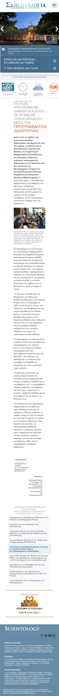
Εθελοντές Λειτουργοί (28, 661)
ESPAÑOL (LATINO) (44, 650)
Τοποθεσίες (25, 665)
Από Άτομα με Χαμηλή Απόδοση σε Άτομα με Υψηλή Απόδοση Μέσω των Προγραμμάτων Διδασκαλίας (29, 549)
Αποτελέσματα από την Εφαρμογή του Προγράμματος (27, 581)
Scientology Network (35, 672)
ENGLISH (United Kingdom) (35, 645)
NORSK (24, 650)
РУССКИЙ (31, 648)
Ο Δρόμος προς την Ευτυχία (23, 93)
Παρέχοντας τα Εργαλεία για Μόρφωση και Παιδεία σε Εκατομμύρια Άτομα (29, 518)
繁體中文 (39, 648)
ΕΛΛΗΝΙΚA (29, 652)
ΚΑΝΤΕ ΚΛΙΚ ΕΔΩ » (29, 612)
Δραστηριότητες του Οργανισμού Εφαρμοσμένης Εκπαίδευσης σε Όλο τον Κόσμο (28, 573)
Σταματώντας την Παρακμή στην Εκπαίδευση (24, 525)
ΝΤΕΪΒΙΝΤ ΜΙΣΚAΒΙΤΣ (19, 674)
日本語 (23, 648)
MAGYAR (16, 650)
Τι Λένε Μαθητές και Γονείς (21, 68)
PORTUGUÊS (47, 652)
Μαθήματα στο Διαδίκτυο (30, 663)
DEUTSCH (9, 650)
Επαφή (17, 665)
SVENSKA (32, 650)
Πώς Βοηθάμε (8, 94)
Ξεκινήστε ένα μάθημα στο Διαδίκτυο (40, 674)
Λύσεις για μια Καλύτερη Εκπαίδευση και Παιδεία (19, 61)
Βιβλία (18, 663)
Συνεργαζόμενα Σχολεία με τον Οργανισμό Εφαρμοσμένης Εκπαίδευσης (28, 541)
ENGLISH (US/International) (14, 645)
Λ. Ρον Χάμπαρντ (10, 659)
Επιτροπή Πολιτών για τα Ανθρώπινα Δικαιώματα (21, 684)
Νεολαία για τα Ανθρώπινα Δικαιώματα (35, 682)
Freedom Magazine (23, 678)
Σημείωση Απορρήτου (21, 691)
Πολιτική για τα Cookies (39, 691)
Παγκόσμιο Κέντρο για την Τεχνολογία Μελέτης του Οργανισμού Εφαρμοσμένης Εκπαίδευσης (28, 533)
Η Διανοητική (22, 672)
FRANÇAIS (8, 648)
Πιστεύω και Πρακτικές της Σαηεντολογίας (32, 659)
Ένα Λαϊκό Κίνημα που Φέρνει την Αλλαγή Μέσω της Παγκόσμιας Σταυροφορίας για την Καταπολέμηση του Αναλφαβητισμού (29, 558)
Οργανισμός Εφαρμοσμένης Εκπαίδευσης (38, 94)
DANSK (48, 645)
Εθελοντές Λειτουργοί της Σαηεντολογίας (18, 676)
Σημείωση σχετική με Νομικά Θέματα (22, 693)
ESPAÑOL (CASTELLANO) (13, 652)
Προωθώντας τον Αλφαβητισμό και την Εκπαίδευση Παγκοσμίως (27, 566)
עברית (16, 648)
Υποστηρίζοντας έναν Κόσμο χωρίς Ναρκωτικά (20, 680)
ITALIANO (37, 652)
